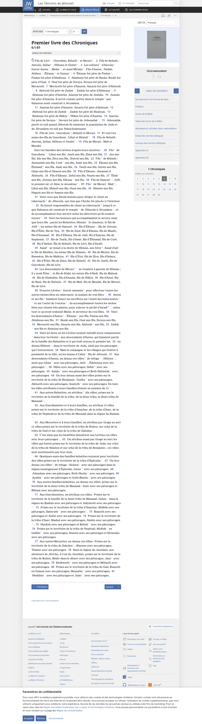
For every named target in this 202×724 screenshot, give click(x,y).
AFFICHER (38, 31)
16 (36, 133)
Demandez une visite (99, 650)
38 (34, 243)
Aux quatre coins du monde (102, 683)
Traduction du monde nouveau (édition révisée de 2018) (73, 15)
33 (46, 218)
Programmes (65, 667)
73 (91, 511)
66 (36, 456)
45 (34, 277)
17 (99, 133)
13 (109, 111)
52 (34, 324)
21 (106, 154)
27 (108, 175)
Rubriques (64, 655)
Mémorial (95, 667)
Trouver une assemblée (134, 644)
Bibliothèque (29, 15)
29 (83, 184)
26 (47, 175)
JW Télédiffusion (66, 680)
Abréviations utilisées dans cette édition (156, 128)
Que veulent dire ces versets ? (40, 643)
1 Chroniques (105, 15)
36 (53, 235)
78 (70, 549)
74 (85, 515)
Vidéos (62, 684)
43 (89, 260)
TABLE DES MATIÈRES (157, 90)
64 (36, 435)
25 (75, 171)
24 (76, 167)
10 (107, 94)
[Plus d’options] (175, 15)
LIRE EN (141, 22)
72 (37, 507)
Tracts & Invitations (68, 651)
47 (65, 281)
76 (34, 528)
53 (108, 324)
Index (62, 671)
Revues (63, 659)
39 (36, 248)
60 (53, 375)
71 (36, 494)
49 (110, 294)
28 (88, 179)
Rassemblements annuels (101, 671)
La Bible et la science (36, 676)
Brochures (64, 647)
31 (36, 196)
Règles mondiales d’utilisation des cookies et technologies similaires (79, 707)
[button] (66, 10)
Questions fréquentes (100, 646)
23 (96, 162)
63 (36, 422)
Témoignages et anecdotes (102, 679)
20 (105, 150)
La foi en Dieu (33, 671)
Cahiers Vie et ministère (69, 663)
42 (34, 260)
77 (36, 541)
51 (57, 320)
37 (47, 239)
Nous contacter (97, 654)
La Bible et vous (34, 633)
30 (90, 188)
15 (103, 120)
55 (114, 341)
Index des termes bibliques (149, 135)
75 (37, 524)
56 (57, 350)
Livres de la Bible (144, 113)
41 (67, 256)
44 (36, 269)
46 (96, 277)
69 (117, 473)
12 (112, 107)
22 (92, 158)
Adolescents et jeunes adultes (40, 663)
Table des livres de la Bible (148, 121)
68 (112, 469)
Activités (94, 675)
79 (53, 562)
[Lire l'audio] (163, 15)
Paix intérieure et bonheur (39, 655)
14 (105, 116)
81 (113, 571)
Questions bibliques (36, 639)
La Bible (42, 15)
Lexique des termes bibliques (150, 143)
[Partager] (169, 15)
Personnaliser (56, 718)
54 (36, 333)
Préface (139, 106)
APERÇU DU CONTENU (144, 174)
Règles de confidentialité (69, 710)
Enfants (31, 667)
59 (48, 371)
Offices (94, 662)
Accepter (28, 718)
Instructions (65, 676)
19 (80, 141)
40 (89, 252)
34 (75, 226)
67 (106, 460)
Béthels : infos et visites (100, 658)
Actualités (95, 633)
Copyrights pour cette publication (45, 600)
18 (94, 137)
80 (53, 567)
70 (34, 482)
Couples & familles (35, 659)
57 (111, 354)
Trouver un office (157, 639)
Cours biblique (34, 647)
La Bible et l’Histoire (36, 680)
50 (108, 311)
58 (50, 367)
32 (37, 205)
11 (36, 107)
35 (63, 230)
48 (36, 290)
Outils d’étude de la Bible (38, 651)
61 (36, 392)
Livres (62, 643)
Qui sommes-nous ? (99, 641)
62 (36, 405)
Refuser (41, 718)
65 (64, 439)
